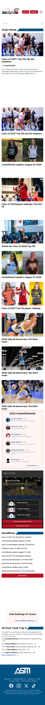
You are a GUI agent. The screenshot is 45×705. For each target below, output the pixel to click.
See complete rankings (24, 621)
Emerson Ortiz (17, 426)
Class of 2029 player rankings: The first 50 (18, 545)
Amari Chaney (16, 419)
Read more (29, 73)
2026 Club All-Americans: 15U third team (17, 563)
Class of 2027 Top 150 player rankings (16, 556)
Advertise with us (19, 679)
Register (34, 12)
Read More (22, 576)
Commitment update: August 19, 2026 (16, 541)
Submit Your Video (22, 526)
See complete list (9, 655)
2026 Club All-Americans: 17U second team (18, 571)
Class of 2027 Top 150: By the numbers (17, 537)
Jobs (38, 679)
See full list (31, 466)
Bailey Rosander (17, 450)
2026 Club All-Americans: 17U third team (17, 560)
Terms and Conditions (29, 681)
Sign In (25, 12)
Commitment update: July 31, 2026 (15, 567)
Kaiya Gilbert (16, 442)
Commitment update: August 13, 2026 (16, 552)
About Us (8, 679)
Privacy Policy (15, 681)
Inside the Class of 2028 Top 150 (14, 548)
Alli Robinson (16, 434)
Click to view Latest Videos (22, 521)
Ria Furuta (15, 460)
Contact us (31, 679)
